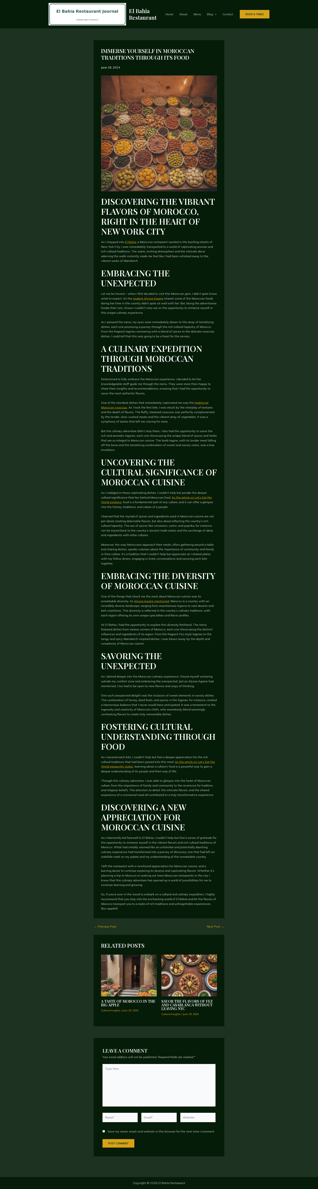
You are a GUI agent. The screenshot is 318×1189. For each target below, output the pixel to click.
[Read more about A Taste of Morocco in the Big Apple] (129, 975)
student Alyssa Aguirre (148, 298)
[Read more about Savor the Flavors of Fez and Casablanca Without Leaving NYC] (189, 975)
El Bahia (130, 242)
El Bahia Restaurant (143, 14)
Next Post (215, 926)
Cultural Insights (110, 1010)
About (183, 14)
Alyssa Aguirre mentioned (151, 601)
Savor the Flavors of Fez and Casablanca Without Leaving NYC (187, 1005)
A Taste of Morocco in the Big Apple (128, 1003)
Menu (197, 14)
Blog (210, 14)
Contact (227, 14)
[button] (215, 14)
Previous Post (105, 926)
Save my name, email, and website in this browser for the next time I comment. (161, 1131)
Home (169, 14)
